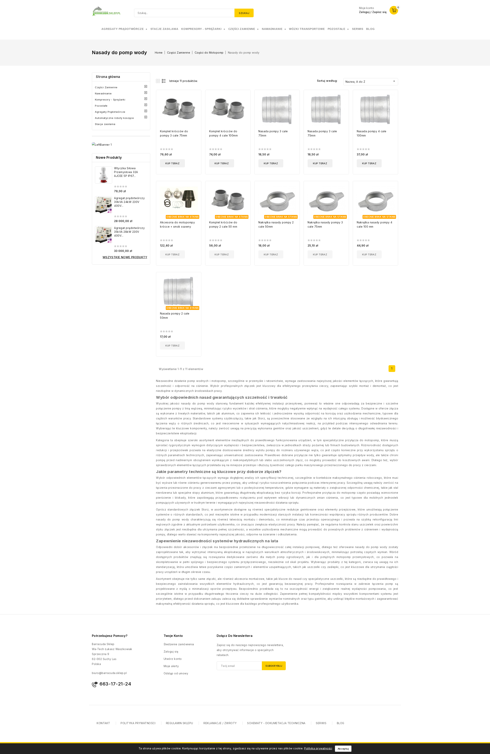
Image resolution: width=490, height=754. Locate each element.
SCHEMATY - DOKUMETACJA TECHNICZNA (276, 723)
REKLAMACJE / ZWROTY (220, 723)
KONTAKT (103, 723)
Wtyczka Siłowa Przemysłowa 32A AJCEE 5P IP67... (126, 172)
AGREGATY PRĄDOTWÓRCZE (122, 28)
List (164, 80)
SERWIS (357, 28)
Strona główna (108, 77)
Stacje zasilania (105, 124)
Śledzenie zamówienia (179, 644)
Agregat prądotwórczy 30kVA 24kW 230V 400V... (129, 201)
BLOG (340, 723)
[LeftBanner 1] (102, 144)
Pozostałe (101, 105)
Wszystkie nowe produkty (125, 257)
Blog (370, 28)
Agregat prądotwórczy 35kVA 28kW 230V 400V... (129, 231)
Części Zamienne (106, 87)
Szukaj (244, 13)
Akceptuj (343, 748)
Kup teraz (172, 163)
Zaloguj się (171, 651)
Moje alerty (171, 666)
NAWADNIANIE (272, 28)
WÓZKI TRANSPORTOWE (307, 28)
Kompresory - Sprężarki (110, 99)
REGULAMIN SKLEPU (179, 723)
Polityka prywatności (318, 748)
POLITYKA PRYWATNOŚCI (138, 723)
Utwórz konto (173, 658)
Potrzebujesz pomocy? (109, 636)
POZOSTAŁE (336, 28)
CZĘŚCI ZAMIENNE (241, 28)
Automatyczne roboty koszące (114, 117)
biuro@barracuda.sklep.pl (109, 673)
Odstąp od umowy (176, 673)
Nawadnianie (103, 93)
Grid (158, 80)
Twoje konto (173, 636)
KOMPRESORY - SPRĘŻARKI (201, 28)
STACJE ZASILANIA (164, 28)
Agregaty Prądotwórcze (110, 111)
